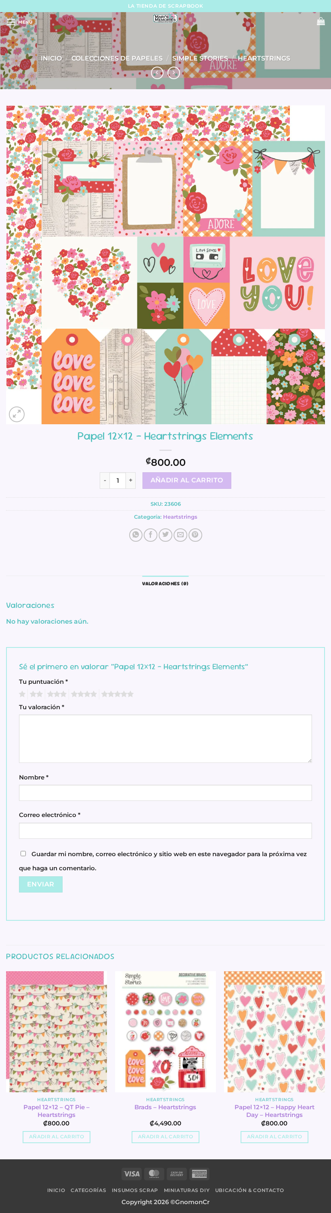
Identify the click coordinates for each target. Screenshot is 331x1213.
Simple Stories (200, 58)
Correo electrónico (49, 815)
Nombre (33, 777)
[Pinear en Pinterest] (195, 535)
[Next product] (157, 73)
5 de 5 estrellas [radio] (116, 694)
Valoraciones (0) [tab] (165, 583)
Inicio (51, 58)
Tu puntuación (43, 681)
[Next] (324, 1064)
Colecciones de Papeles (117, 58)
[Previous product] (174, 73)
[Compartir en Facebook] (150, 535)
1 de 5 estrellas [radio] (21, 694)
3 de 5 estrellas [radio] (56, 694)
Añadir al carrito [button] (56, 1137)
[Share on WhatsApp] (136, 535)
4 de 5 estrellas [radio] (83, 694)
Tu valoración (41, 707)
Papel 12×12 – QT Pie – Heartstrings (56, 1111)
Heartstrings (264, 58)
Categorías (88, 1190)
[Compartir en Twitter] (165, 535)
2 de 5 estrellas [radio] (35, 694)
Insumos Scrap (135, 1190)
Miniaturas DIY (187, 1190)
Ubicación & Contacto (249, 1190)
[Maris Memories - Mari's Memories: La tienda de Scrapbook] (165, 18)
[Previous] (6, 1064)
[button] (19, 22)
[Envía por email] (180, 535)
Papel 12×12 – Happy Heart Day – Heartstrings (274, 1111)
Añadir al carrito (187, 480)
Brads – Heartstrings (165, 1107)
